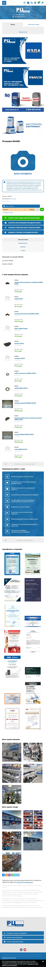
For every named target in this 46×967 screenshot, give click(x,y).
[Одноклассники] (6, 875)
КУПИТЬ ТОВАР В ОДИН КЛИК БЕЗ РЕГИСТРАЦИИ (24, 218)
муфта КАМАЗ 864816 (20, 328)
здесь (20, 895)
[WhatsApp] (12, 875)
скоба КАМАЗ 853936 (20, 449)
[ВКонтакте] (3, 875)
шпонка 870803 (19, 343)
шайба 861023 (18, 298)
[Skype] (15, 875)
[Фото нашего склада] (11, 829)
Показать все (23, 32)
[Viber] (9, 875)
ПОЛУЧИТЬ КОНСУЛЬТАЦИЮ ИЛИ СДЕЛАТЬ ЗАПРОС (24, 223)
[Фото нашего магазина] (11, 761)
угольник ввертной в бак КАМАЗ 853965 (26, 313)
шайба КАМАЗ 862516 (20, 388)
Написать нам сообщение (14, 937)
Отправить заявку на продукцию (17, 933)
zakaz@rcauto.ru (20, 16)
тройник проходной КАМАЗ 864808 (25, 403)
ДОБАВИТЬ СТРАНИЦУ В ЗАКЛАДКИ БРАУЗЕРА (23, 232)
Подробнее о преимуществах (24, 540)
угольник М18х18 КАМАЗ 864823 (24, 434)
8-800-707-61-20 (19, 15)
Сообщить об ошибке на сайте (9, 957)
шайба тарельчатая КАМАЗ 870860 (25, 373)
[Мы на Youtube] (25, 949)
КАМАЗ (14, 198)
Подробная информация (24, 882)
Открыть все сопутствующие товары (24, 464)
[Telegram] (18, 875)
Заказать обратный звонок (15, 941)
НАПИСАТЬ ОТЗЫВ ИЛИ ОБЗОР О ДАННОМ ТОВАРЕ (24, 227)
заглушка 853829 (19, 358)
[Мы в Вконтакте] (21, 949)
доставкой (17, 902)
